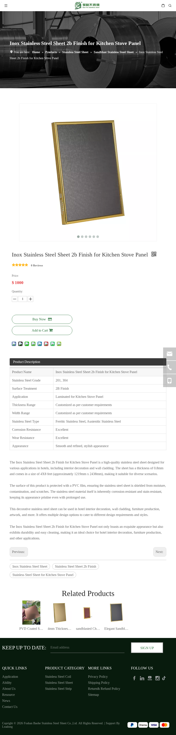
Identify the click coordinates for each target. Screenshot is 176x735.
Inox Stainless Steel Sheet (29, 566)
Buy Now (39, 319)
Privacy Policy (98, 676)
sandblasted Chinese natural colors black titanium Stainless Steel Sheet (88, 628)
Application (10, 676)
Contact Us (9, 707)
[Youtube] (150, 678)
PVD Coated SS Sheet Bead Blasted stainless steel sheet (31, 628)
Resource (8, 694)
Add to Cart (40, 330)
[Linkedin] (142, 678)
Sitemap (93, 694)
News (6, 701)
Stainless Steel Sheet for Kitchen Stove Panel (42, 575)
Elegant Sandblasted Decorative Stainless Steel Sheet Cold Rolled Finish (116, 628)
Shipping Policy (99, 682)
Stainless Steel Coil (58, 676)
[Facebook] (135, 678)
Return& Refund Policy (104, 688)
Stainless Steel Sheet (59, 682)
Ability (7, 682)
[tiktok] (165, 678)
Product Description (26, 362)
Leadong (7, 726)
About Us (8, 688)
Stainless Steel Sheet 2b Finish (75, 566)
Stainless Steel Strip (58, 688)
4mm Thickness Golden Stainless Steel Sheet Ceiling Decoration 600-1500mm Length (60, 628)
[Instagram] (158, 678)
